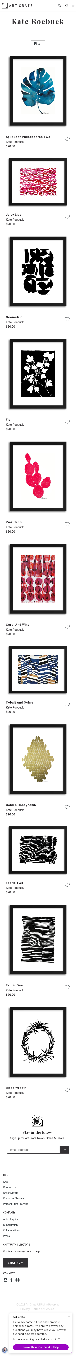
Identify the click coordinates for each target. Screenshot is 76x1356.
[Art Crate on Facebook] (11, 1280)
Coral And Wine (18, 624)
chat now (15, 1262)
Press (6, 1236)
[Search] (60, 6)
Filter (38, 44)
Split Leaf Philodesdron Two (28, 137)
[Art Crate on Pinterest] (17, 1280)
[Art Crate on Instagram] (5, 1280)
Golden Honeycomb (21, 805)
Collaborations (11, 1230)
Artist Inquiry (10, 1219)
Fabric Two (14, 883)
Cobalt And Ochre (19, 702)
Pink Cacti (14, 522)
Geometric (14, 317)
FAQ (5, 1181)
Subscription (10, 1224)
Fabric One (14, 985)
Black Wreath (16, 1088)
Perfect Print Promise (15, 1203)
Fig (8, 419)
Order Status (10, 1192)
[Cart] (66, 6)
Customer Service (13, 1198)
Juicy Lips (13, 214)
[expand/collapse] (73, 6)
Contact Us (9, 1187)
